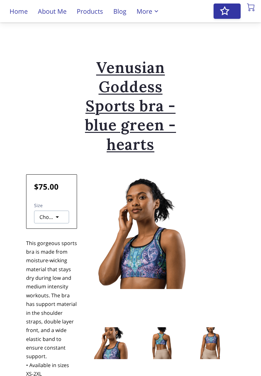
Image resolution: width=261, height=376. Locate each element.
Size (38, 205)
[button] (51, 217)
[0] (251, 7)
